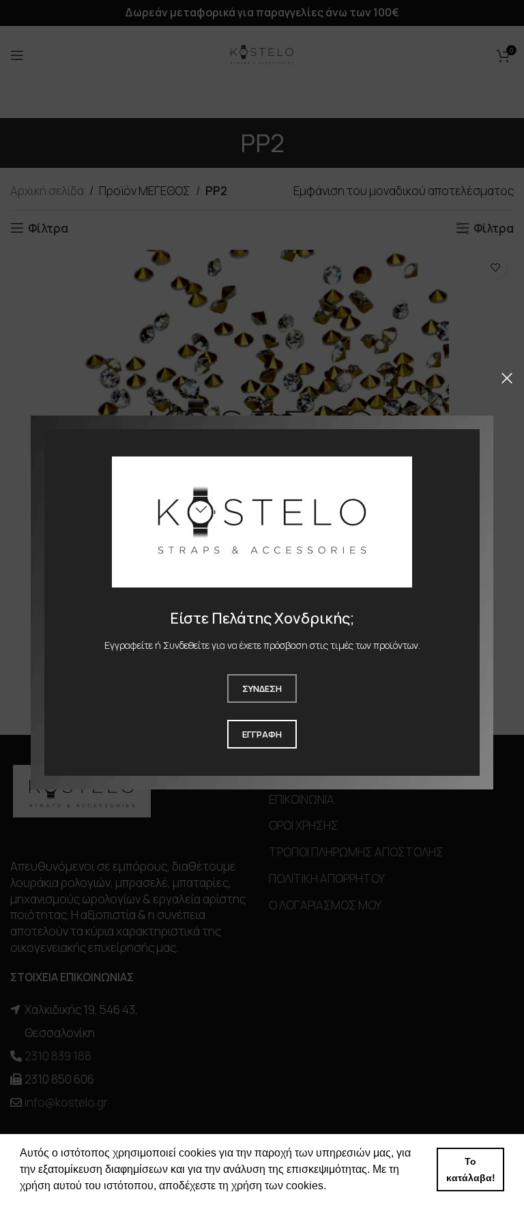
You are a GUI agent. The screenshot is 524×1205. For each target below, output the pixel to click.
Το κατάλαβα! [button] (470, 1169)
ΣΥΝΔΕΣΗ (262, 688)
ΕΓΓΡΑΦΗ (262, 734)
